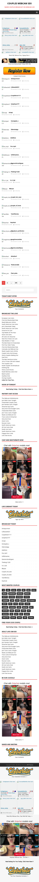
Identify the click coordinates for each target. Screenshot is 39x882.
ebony (5, 604)
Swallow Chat (6, 376)
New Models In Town (8, 341)
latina (27, 604)
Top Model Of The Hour (9, 332)
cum (12, 600)
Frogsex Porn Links (7, 433)
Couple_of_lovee (16, 205)
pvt (29, 611)
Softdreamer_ (15, 155)
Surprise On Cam (7, 330)
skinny (27, 614)
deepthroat (31, 600)
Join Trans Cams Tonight (9, 413)
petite (17, 611)
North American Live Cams (10, 328)
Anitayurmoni (15, 79)
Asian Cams (5, 421)
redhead (5, 614)
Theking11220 (15, 172)
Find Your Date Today (8, 345)
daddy (23, 600)
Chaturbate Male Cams (9, 411)
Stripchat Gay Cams (8, 406)
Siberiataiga (14, 129)
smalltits (6, 617)
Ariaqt (11, 112)
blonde (11, 597)
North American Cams (8, 425)
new (11, 611)
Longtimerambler (16, 239)
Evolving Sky (5, 367)
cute (17, 600)
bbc (23, 590)
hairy (21, 604)
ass (19, 590)
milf (31, 607)
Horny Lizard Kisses (8, 370)
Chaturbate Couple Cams (9, 402)
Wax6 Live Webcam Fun (9, 415)
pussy (23, 611)
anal (8, 590)
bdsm (33, 590)
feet (10, 604)
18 (3, 590)
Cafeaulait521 (15, 87)
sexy (16, 614)
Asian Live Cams (7, 334)
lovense (12, 607)
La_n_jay (12, 180)
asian (13, 590)
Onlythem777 (15, 104)
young (31, 617)
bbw (28, 590)
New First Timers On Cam (9, 339)
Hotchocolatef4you (17, 248)
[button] (36, 12)
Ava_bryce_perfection (17, 231)
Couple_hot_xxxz (16, 197)
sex (11, 614)
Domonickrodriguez (17, 163)
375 (16, 283)
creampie (5, 600)
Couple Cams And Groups (9, 353)
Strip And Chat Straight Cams (11, 408)
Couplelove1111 (16, 95)
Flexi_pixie (14, 273)
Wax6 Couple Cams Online (10, 351)
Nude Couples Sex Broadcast (10, 365)
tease (19, 617)
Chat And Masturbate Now (10, 320)
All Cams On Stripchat (8, 337)
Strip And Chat (6, 419)
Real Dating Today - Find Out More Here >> (19, 389)
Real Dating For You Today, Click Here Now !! (19, 861)
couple (26, 597)
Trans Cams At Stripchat (9, 417)
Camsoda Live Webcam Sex (10, 349)
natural (5, 611)
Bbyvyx (11, 188)
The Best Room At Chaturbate (11, 343)
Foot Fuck (4, 357)
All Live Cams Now (7, 427)
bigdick (27, 593)
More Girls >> (19, 502)
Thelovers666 (15, 265)
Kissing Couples (6, 378)
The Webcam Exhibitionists (10, 398)
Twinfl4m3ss (15, 214)
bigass (5, 593)
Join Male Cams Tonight (9, 400)
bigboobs (12, 593)
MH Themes (30, 765)
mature (25, 607)
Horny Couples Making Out (10, 355)
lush (19, 607)
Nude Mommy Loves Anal (9, 372)
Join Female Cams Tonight (10, 404)
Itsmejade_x (14, 121)
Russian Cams (6, 423)
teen (25, 617)
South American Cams (8, 431)
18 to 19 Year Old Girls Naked (11, 361)
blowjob (19, 597)
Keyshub (13, 222)
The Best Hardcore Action (9, 359)
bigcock (20, 593)
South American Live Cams (10, 324)
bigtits (5, 597)
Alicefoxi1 (14, 256)
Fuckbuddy (26, 80)
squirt (13, 617)
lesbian (5, 607)
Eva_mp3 (13, 146)
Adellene (13, 138)
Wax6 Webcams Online (9, 322)
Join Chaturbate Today (8, 326)
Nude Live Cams (7, 429)
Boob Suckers (6, 374)
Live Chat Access (7, 435)
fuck (15, 604)
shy (21, 614)
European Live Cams (8, 318)
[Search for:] (19, 290)
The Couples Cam (7, 363)
